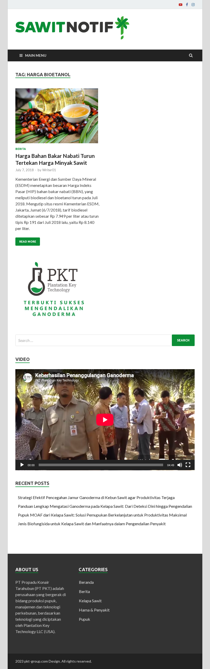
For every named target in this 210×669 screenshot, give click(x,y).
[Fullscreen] (188, 464)
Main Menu (35, 55)
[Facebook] (187, 4)
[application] (105, 419)
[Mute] (179, 464)
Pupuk (84, 619)
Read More (27, 241)
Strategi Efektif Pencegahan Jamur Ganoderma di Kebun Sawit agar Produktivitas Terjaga (96, 497)
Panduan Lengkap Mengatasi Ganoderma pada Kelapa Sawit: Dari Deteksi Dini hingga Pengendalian (105, 506)
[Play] (22, 464)
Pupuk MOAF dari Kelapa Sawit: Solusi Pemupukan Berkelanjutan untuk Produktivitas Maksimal (102, 514)
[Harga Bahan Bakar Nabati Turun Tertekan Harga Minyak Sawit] (57, 118)
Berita (20, 148)
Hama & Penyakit (94, 609)
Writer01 (49, 170)
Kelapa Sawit (90, 600)
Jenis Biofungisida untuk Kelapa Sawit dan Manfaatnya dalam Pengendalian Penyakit (92, 523)
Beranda (86, 582)
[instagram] (193, 4)
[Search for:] (105, 340)
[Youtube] (180, 4)
